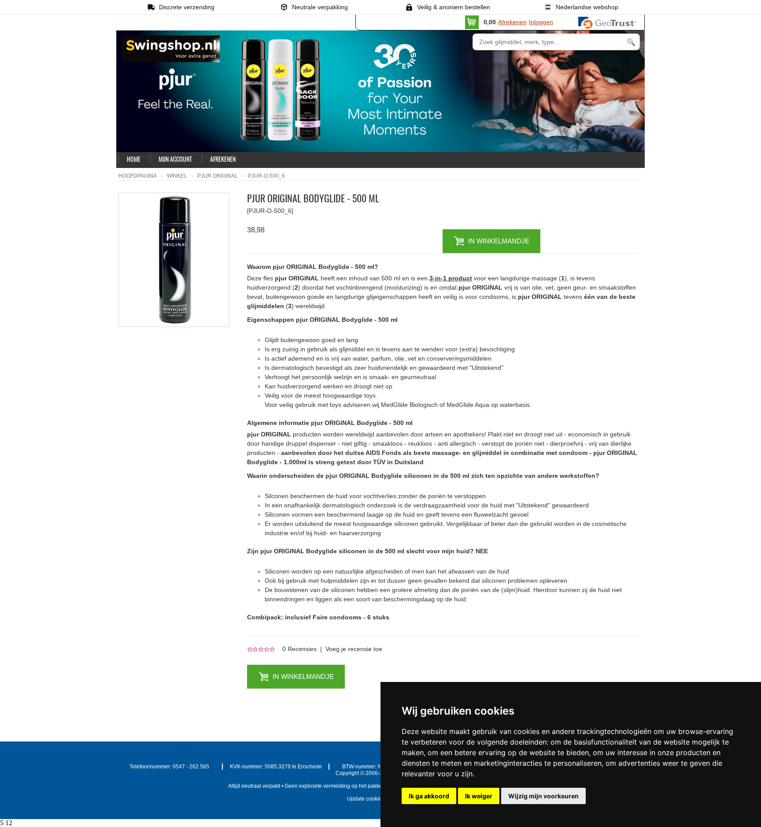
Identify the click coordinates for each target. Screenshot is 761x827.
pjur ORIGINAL (217, 176)
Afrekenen (512, 22)
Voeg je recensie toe (353, 648)
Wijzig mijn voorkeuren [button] (543, 796)
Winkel (177, 176)
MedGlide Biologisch (409, 404)
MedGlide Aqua (468, 404)
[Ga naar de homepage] (217, 67)
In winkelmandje (498, 241)
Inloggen (541, 22)
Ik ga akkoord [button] (429, 796)
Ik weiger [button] (478, 796)
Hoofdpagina (137, 176)
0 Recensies (299, 648)
